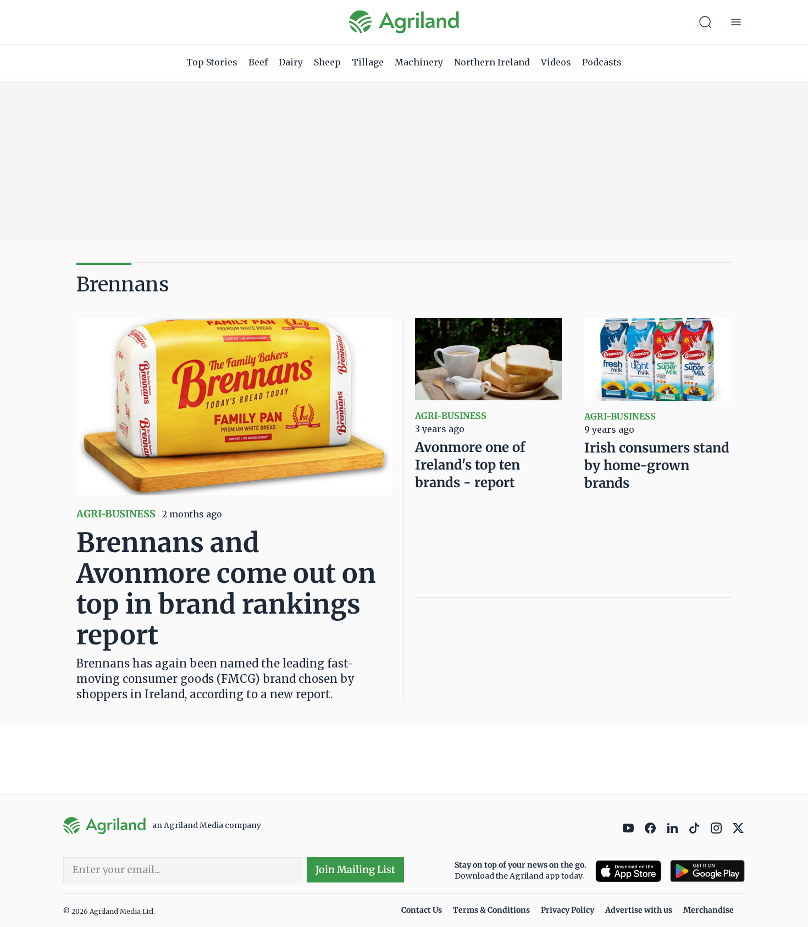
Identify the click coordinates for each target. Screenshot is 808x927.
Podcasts (602, 62)
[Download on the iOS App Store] (628, 871)
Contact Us (421, 910)
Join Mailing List (355, 869)
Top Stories (211, 62)
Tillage (368, 62)
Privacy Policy (567, 910)
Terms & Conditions (491, 910)
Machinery (419, 62)
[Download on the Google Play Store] (707, 871)
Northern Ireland (492, 62)
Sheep (327, 62)
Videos (556, 62)
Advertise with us (638, 910)
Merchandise (708, 910)
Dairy (291, 62)
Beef (258, 62)
